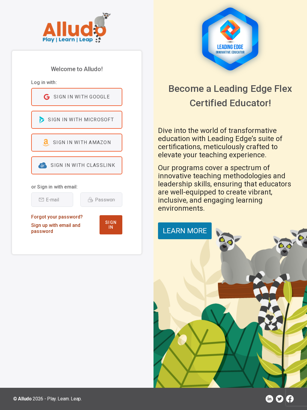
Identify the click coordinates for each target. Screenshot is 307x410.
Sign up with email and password (55, 228)
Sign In (111, 225)
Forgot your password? (57, 217)
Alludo (24, 399)
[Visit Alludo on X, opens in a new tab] (280, 399)
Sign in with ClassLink (83, 165)
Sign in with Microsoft (81, 119)
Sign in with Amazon (82, 142)
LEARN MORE (185, 231)
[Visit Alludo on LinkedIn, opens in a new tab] (269, 399)
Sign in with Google (82, 97)
